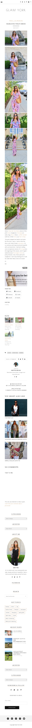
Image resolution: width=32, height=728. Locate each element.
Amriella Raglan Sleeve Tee (12, 460)
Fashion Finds (9, 609)
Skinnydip (19, 233)
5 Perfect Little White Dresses (16, 390)
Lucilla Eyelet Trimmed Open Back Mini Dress (19, 653)
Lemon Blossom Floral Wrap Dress (9, 338)
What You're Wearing (11, 621)
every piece (21, 243)
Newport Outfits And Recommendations (19, 640)
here (9, 233)
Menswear (23, 609)
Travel (14, 615)
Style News (8, 615)
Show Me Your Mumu (14, 231)
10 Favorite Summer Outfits (9, 324)
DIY (17, 606)
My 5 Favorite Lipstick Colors (16, 385)
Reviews (7, 612)
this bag (22, 249)
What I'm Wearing (16, 20)
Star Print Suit (9, 418)
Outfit (9, 352)
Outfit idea (15, 352)
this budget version (18, 253)
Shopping (14, 612)
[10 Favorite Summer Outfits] (9, 320)
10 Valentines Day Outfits (18, 324)
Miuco (12, 235)
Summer (21, 352)
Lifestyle (16, 609)
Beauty (7, 606)
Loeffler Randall (22, 235)
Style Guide (21, 612)
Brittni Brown (16, 370)
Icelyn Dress (17, 631)
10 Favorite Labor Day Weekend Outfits (16, 439)
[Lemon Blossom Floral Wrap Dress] (9, 333)
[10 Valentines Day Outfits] (19, 320)
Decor (12, 606)
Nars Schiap (22, 236)
